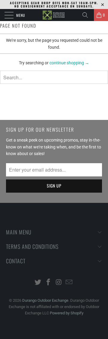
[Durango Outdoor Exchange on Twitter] (38, 282)
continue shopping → (69, 62)
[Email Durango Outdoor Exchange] (69, 282)
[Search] (87, 15)
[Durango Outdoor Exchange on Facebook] (48, 282)
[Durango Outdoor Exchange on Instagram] (59, 282)
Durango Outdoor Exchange (45, 300)
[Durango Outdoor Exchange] (54, 15)
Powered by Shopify (66, 313)
